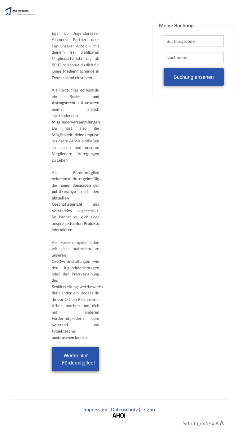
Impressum (95, 409)
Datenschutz (124, 409)
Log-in (148, 409)
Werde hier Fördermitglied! (78, 359)
